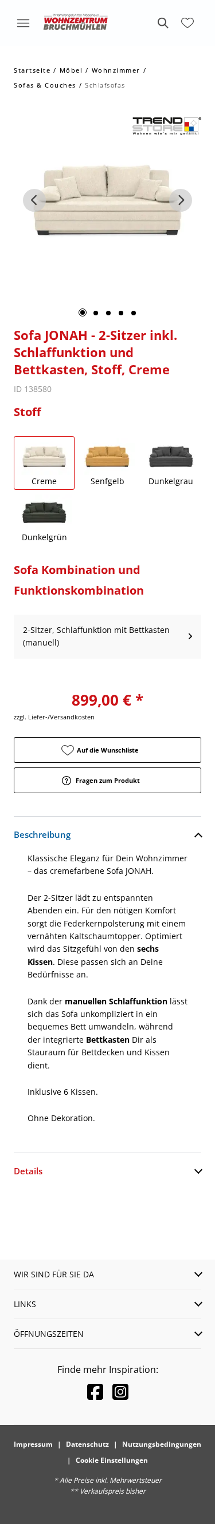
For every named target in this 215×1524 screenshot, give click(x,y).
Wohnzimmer (116, 70)
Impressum (33, 1444)
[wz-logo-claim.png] (75, 23)
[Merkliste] (187, 23)
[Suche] (162, 22)
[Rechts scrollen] (180, 200)
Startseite (32, 70)
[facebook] (95, 1391)
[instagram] (120, 1391)
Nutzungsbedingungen (161, 1444)
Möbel (71, 70)
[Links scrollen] (34, 200)
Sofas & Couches (45, 85)
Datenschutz (87, 1444)
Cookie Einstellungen (112, 1460)
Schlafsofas (105, 85)
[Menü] (23, 23)
